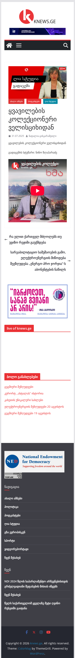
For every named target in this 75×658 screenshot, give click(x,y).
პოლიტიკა (11, 507)
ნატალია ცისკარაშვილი (42, 136)
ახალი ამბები (16, 101)
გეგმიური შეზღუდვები (18, 387)
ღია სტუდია (50, 101)
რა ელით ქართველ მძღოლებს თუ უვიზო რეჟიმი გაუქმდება (35, 239)
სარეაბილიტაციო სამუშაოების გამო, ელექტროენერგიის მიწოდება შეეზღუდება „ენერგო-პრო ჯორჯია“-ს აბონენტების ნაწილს (38, 261)
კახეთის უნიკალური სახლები (23, 400)
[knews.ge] (9, 45)
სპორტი (9, 540)
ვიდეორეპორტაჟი (16, 549)
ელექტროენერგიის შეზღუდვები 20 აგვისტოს (34, 406)
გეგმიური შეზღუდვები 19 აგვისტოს (27, 413)
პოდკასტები (34, 101)
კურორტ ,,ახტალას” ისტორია (23, 393)
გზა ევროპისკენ (14, 532)
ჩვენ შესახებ (12, 558)
